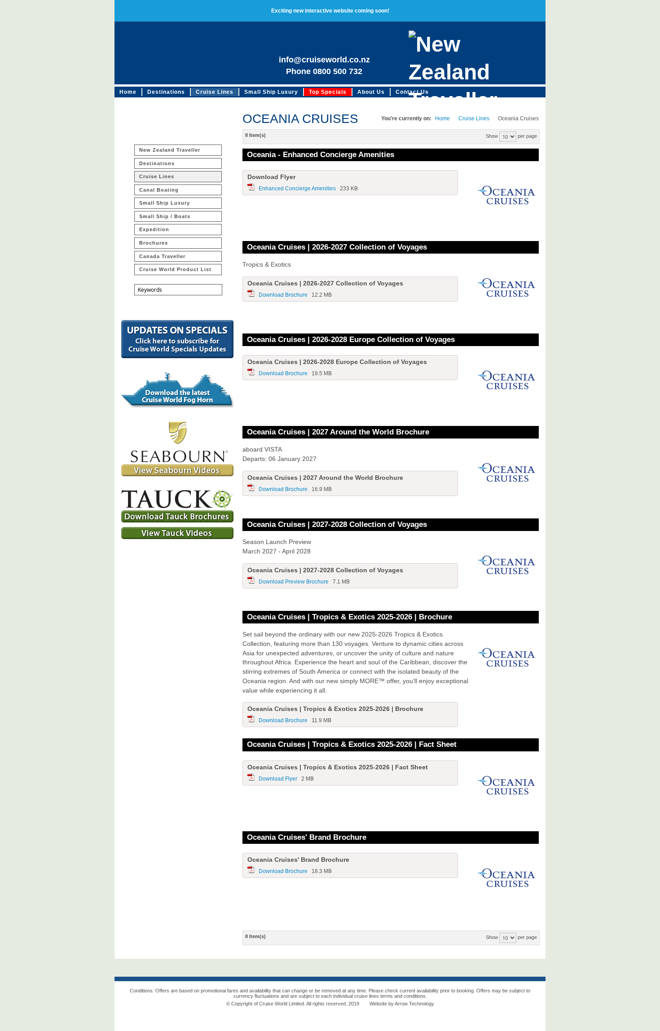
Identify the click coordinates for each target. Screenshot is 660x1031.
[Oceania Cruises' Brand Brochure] (506, 879)
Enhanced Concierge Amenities (297, 188)
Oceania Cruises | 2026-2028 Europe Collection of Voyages (351, 339)
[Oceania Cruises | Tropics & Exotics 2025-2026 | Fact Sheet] (506, 787)
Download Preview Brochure (294, 582)
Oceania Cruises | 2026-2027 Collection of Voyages (337, 247)
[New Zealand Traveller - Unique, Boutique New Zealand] (471, 53)
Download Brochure (283, 295)
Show (492, 136)
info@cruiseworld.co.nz (324, 59)
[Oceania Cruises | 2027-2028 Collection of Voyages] (506, 566)
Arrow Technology (414, 1003)
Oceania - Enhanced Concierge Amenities (320, 154)
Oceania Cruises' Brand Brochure (306, 837)
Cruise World (182, 53)
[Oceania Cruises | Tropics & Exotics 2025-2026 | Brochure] (506, 659)
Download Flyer (278, 779)
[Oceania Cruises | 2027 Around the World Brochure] (506, 474)
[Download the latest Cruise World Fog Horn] (177, 406)
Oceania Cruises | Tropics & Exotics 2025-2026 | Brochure (349, 617)
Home (442, 118)
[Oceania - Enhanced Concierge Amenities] (506, 196)
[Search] (201, 306)
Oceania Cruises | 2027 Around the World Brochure (338, 432)
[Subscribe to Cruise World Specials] (177, 356)
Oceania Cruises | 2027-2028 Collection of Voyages (337, 524)
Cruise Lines (473, 118)
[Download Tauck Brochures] (177, 521)
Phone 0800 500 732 (324, 71)
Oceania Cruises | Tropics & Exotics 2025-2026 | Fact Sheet (352, 744)
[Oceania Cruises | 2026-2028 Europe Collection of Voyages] (506, 381)
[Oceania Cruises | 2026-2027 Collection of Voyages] (506, 289)
